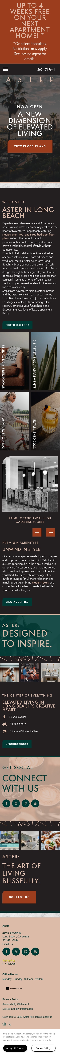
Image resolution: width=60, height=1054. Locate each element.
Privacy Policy (10, 999)
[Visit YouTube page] (35, 803)
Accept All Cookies (15, 1048)
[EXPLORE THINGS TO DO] (14, 429)
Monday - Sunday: (12, 979)
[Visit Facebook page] (6, 803)
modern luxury (40, 582)
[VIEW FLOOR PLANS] (14, 373)
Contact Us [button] (19, 897)
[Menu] (5, 69)
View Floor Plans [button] (30, 146)
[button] (17, 325)
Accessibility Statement (15, 1004)
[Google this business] (16, 803)
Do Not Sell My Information (17, 1009)
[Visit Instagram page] (26, 803)
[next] (50, 532)
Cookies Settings (43, 1048)
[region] (30, 1041)
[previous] (36, 532)
